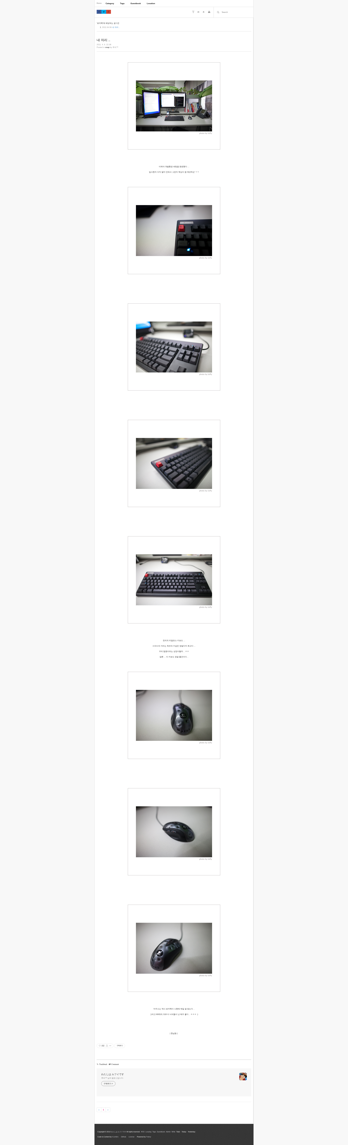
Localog (148, 1132)
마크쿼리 (115, 1137)
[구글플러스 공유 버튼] (108, 12)
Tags (122, 3)
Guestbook (135, 3)
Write (173, 1132)
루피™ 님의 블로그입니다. (112, 1078)
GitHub (123, 1137)
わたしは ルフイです (112, 1074)
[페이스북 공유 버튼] (99, 12)
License (131, 1137)
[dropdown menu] (193, 11)
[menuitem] (110, 3)
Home (99, 3)
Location (151, 3)
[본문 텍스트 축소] (204, 11)
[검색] (218, 12)
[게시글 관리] (110, 1046)
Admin (168, 1132)
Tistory (148, 1137)
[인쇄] (209, 11)
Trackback (103, 1064)
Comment (115, 1064)
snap (107, 47)
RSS (143, 1132)
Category (110, 3)
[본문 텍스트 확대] (198, 11)
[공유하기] (107, 1046)
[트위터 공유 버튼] (103, 12)
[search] (235, 12)
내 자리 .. (116, 27)
